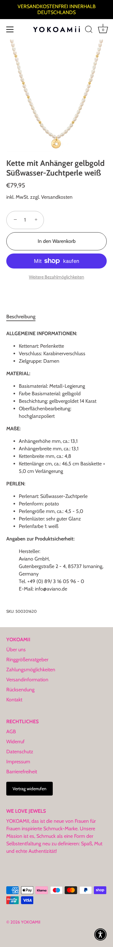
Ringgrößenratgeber (27, 660)
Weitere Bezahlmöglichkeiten (56, 277)
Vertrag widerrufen (29, 788)
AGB (11, 732)
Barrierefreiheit (21, 772)
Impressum (18, 762)
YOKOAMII (30, 921)
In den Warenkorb (57, 241)
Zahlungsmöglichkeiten (30, 670)
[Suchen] (89, 30)
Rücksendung (20, 690)
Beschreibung (20, 317)
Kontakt (14, 700)
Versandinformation (27, 680)
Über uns (16, 650)
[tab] (24, 316)
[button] (100, 934)
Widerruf (15, 742)
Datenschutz (19, 752)
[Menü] (10, 29)
